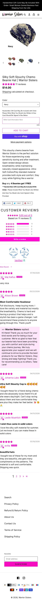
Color (4, 100)
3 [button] (20, 476)
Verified (19, 260)
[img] (6, 273)
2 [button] (16, 476)
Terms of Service (12, 530)
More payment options (21, 142)
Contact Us (10, 523)
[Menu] (38, 14)
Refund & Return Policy (16, 510)
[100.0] (13, 252)
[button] (9, 84)
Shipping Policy (12, 536)
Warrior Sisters (25, 597)
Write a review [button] (20, 239)
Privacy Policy (11, 504)
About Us (9, 517)
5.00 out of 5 (25, 215)
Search (7, 497)
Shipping (6, 92)
